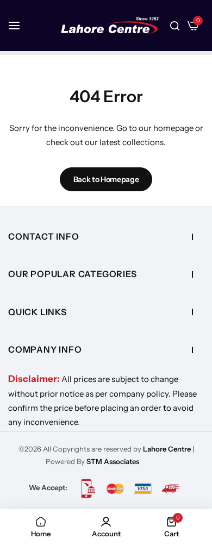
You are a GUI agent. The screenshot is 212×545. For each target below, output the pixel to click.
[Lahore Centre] (109, 25)
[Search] (174, 25)
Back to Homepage (106, 179)
